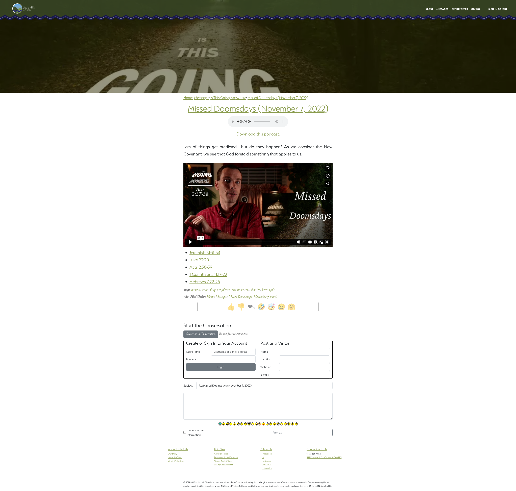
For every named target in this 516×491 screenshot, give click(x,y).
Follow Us (266, 449)
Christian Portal (221, 453)
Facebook (267, 453)
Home (188, 98)
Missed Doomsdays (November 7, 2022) (278, 98)
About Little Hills (178, 449)
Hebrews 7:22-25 (204, 281)
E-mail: (264, 374)
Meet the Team (175, 457)
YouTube (267, 464)
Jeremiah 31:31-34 (204, 252)
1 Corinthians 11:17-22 (208, 274)
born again (268, 289)
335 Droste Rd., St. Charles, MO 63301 (324, 457)
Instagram (267, 461)
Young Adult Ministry (223, 461)
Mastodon (267, 468)
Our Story (172, 453)
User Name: (193, 351)
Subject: (188, 385)
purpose (195, 289)
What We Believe (176, 461)
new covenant (239, 289)
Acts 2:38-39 (200, 267)
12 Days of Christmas (223, 464)
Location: (266, 359)
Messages (201, 98)
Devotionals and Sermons (226, 457)
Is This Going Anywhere (228, 98)
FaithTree (219, 449)
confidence (223, 289)
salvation (255, 289)
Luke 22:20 (199, 259)
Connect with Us (317, 449)
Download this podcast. (258, 134)
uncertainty (209, 289)
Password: (192, 359)
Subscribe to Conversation (200, 334)
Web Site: (265, 367)
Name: (264, 351)
